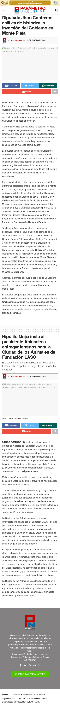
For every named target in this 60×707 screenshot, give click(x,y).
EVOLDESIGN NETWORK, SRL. (27, 702)
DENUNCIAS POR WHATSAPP (31, 674)
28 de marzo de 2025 (36, 40)
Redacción (16, 40)
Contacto (41, 694)
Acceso (5, 694)
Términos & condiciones (23, 694)
